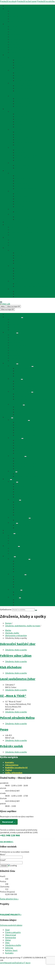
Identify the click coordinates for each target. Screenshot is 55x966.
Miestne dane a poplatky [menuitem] (21, 42)
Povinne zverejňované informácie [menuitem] (24, 49)
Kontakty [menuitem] (9, 247)
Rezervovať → (8, 822)
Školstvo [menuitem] (19, 116)
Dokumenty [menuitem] (15, 70)
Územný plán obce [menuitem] (23, 88)
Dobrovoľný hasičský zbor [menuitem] (26, 188)
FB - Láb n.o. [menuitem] (20, 296)
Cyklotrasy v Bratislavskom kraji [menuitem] (24, 232)
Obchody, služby (12, 633)
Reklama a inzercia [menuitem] (23, 268)
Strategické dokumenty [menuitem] (20, 83)
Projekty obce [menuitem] (16, 96)
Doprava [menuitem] (19, 124)
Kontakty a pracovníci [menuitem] (24, 252)
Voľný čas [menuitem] (9, 224)
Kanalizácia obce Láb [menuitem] (24, 101)
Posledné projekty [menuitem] (23, 98)
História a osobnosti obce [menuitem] (26, 193)
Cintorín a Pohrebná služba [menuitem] (27, 126)
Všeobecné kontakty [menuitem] (19, 250)
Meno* (3, 854)
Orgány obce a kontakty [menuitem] (20, 57)
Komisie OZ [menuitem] (20, 65)
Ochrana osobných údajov (11, 925)
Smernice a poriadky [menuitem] (24, 75)
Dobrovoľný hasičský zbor (17, 644)
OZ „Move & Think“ (13, 696)
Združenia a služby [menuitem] (13, 222)
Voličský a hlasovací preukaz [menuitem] (27, 168)
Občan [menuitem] (8, 108)
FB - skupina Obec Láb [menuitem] (24, 294)
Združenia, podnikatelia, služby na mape (22, 625)
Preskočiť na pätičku (46, 1)
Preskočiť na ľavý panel (27, 1)
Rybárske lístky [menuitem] (17, 39)
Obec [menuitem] (7, 170)
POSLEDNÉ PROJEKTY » (10, 914)
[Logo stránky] (5, 303)
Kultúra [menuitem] (13, 240)
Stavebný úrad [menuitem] (16, 16)
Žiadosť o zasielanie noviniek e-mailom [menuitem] (32, 283)
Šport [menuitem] (12, 242)
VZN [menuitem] (17, 72)
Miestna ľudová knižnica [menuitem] (25, 119)
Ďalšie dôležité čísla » (9, 899)
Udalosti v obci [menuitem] (16, 245)
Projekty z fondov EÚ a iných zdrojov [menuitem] (31, 103)
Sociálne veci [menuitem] (15, 34)
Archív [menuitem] (13, 18)
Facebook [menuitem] (14, 288)
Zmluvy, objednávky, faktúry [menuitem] (27, 80)
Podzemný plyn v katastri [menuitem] (26, 211)
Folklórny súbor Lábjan (15, 656)
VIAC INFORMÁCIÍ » (6, 842)
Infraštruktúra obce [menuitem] (19, 111)
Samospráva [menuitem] (10, 54)
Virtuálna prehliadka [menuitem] (24, 263)
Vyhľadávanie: (6, 609)
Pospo (4, 729)
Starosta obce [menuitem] (21, 60)
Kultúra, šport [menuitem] (11, 237)
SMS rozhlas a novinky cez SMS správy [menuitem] (31, 286)
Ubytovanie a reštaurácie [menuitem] (21, 234)
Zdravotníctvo (11, 765)
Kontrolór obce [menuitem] (22, 67)
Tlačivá (8, 770)
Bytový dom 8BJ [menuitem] (22, 106)
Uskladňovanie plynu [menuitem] (19, 209)
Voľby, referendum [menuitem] (23, 165)
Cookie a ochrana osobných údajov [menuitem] (30, 273)
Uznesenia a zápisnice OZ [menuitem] (26, 78)
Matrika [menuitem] (13, 29)
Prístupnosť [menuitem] (20, 276)
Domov (8, 623)
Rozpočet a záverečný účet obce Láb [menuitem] (31, 85)
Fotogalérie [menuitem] (20, 206)
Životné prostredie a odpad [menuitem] (22, 36)
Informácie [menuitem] (15, 281)
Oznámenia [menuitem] (15, 13)
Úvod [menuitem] (7, 6)
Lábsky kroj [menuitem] (20, 204)
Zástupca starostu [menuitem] (23, 260)
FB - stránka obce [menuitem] (23, 291)
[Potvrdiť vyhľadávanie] (36, 610)
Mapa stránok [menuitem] (21, 270)
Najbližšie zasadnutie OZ (16, 767)
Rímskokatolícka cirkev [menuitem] (25, 121)
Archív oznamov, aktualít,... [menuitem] (27, 219)
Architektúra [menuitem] (20, 198)
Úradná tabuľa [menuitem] (16, 11)
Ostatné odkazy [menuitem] (17, 265)
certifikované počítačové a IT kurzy (15, 962)
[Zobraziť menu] (22, 317)
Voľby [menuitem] (12, 162)
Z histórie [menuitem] (14, 191)
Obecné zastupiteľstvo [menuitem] (25, 62)
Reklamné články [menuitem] (17, 21)
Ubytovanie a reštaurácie (16, 635)
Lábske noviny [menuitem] (21, 183)
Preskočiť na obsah (8, 1)
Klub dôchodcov (11, 667)
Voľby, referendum (13, 772)
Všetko (8, 630)
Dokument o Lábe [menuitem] (23, 186)
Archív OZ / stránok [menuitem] (23, 216)
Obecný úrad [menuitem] (10, 24)
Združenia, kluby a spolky (16, 649)
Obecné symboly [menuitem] (22, 178)
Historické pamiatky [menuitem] (24, 201)
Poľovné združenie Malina (17, 718)
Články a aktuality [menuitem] (13, 8)
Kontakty (9, 762)
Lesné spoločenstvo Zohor (17, 679)
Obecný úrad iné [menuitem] (17, 147)
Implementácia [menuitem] (22, 278)
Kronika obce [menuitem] (21, 196)
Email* (3, 860)
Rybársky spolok (11, 746)
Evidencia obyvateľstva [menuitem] (20, 31)
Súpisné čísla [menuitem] (15, 47)
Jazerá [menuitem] (13, 229)
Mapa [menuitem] (17, 180)
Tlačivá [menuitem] (13, 52)
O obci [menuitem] (13, 173)
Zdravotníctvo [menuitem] (21, 114)
